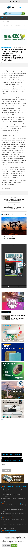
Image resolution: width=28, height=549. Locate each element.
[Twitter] (13, 1)
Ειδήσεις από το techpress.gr (13, 503)
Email (3, 464)
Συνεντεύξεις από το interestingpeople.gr (9, 531)
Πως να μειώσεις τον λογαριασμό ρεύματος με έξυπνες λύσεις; (14, 199)
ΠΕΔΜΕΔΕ (7, 188)
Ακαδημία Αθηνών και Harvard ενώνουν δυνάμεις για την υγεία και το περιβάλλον (14, 206)
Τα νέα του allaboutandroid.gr (13, 518)
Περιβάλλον (7, 47)
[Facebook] (10, 1)
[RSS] (19, 1)
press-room (21, 47)
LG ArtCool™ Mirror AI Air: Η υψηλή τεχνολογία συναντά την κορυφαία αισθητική (18, 317)
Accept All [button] (14, 545)
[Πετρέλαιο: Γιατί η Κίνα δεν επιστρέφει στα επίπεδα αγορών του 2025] (14, 226)
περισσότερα (26, 65)
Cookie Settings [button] (6, 545)
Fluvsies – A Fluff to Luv (8, 528)
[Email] (16, 1)
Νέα (3, 47)
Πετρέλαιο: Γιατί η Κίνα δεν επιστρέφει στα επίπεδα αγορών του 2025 (13, 237)
